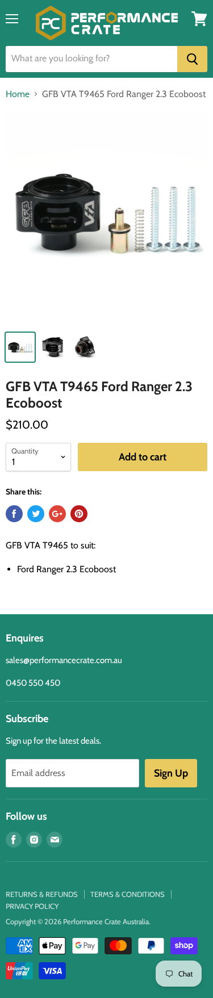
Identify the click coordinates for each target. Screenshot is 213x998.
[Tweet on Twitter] (35, 513)
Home (18, 94)
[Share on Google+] (57, 513)
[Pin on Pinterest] (78, 513)
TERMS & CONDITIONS (127, 894)
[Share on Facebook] (14, 513)
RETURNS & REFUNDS (42, 894)
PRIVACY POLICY (32, 906)
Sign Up (171, 773)
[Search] (192, 59)
